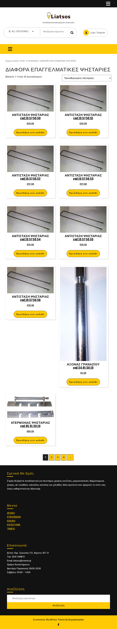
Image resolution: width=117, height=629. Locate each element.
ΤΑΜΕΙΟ (11, 528)
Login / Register (94, 31)
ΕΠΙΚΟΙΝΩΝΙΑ (14, 517)
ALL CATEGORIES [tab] (20, 31)
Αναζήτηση (72, 32)
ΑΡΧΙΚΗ (11, 513)
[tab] (108, 3)
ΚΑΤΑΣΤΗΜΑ (13, 524)
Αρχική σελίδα (12, 61)
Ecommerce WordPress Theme (49, 619)
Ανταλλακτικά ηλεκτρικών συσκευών (58, 22)
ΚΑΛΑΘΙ (11, 520)
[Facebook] (58, 624)
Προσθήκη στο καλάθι (30, 132)
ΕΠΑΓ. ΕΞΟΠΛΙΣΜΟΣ (29, 61)
